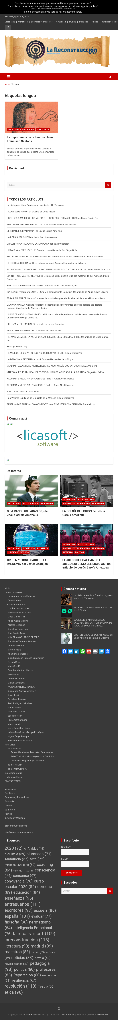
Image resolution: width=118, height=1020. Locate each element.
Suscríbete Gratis (13, 773)
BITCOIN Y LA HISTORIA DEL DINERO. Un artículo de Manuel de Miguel (42, 285)
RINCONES (10, 744)
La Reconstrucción (35, 1014)
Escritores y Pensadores (42, 22)
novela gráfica (16, 964)
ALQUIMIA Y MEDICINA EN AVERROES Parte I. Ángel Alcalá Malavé (40, 385)
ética (14, 992)
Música (72, 22)
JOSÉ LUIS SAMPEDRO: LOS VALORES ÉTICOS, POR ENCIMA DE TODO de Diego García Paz (52, 218)
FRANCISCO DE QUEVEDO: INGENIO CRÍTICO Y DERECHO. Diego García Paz (44, 353)
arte (37, 859)
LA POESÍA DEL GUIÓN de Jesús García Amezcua (32, 237)
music (38, 952)
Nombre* (66, 847)
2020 (13, 848)
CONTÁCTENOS (13, 781)
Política (95, 22)
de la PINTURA (15, 764)
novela (43, 958)
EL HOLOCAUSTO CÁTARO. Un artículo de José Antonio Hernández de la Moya (46, 263)
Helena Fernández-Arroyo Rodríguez (26, 732)
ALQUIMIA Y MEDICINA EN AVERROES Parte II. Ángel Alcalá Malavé (40, 378)
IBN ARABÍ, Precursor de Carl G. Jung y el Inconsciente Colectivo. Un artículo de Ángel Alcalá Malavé (57, 292)
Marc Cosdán (14, 666)
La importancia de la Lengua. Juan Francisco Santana (30, 139)
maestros (17, 951)
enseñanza (19, 898)
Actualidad (61, 22)
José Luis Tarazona (18, 629)
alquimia (15, 854)
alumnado (39, 854)
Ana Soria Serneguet (18, 653)
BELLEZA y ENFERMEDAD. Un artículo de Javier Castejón (35, 324)
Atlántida (13, 865)
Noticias (68, 552)
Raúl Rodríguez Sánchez (20, 703)
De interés (83, 22)
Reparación (27, 975)
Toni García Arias (16, 633)
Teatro (46, 986)
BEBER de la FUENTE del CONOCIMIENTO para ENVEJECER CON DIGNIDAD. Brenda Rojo (51, 404)
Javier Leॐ (13, 695)
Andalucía (16, 859)
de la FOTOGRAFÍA (17, 768)
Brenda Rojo (14, 662)
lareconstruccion (27, 939)
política (24, 969)
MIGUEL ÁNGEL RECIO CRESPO (23, 637)
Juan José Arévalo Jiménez (22, 691)
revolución (20, 986)
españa (17, 916)
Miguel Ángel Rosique (18, 736)
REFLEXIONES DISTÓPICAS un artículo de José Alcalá (37, 330)
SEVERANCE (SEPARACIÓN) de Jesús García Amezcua (34, 231)
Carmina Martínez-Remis (20, 670)
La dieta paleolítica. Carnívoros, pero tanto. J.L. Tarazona (35, 205)
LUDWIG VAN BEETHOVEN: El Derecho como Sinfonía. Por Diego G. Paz (43, 250)
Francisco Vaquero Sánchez (22, 641)
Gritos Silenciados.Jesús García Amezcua (32, 752)
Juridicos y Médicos (18, 552)
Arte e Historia (31, 503)
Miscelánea (10, 22)
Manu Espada (14, 724)
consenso (24, 875)
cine (29, 865)
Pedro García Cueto (18, 720)
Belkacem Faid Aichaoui (20, 740)
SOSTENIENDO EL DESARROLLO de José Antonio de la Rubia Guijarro (42, 224)
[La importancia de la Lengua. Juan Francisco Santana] (31, 117)
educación (26, 892)
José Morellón (15, 715)
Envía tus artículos (14, 777)
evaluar (41, 916)
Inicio (7, 588)
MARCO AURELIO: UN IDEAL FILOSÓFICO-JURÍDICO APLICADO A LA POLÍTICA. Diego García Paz (55, 372)
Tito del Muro (14, 649)
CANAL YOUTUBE (13, 592)
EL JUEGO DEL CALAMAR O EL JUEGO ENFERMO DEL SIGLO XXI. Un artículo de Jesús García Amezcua (58, 269)
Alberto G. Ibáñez (16, 625)
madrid (42, 946)
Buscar (108, 185)
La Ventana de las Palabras (21, 596)
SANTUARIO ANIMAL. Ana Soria (23, 391)
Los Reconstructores (15, 604)
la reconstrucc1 (34, 933)
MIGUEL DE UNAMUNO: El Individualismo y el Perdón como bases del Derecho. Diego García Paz (55, 256)
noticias (22, 957)
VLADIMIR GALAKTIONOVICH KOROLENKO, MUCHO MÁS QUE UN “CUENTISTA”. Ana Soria (52, 365)
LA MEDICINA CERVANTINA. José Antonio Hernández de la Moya (40, 359)
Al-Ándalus (34, 848)
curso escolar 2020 (24, 884)
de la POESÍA (14, 748)
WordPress (102, 1014)
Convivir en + (14, 600)
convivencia (19, 881)
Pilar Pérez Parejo (17, 711)
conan (29, 871)
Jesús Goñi (13, 674)
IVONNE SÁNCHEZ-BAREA (21, 687)
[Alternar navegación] (9, 76)
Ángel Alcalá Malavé (18, 620)
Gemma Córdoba (16, 678)
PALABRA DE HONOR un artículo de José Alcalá (31, 211)
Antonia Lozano (16, 645)
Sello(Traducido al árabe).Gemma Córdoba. (32, 756)
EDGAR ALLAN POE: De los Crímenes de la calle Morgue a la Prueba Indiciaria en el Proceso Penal (56, 298)
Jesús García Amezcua (19, 612)
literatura (17, 946)
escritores (18, 910)
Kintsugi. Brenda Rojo (17, 346)
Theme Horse (67, 1014)
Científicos (23, 22)
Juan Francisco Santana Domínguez (26, 658)
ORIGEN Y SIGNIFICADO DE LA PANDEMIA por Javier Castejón (38, 243)
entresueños (23, 904)
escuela (45, 910)
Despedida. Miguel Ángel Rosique (27, 760)
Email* (64, 859)
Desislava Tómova (17, 699)
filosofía (16, 922)
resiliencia (24, 980)
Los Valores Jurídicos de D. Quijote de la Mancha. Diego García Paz (40, 398)
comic (18, 871)
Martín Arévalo (15, 707)
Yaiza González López (19, 728)
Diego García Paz (16, 616)
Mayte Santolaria (16, 682)
